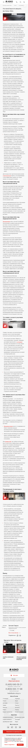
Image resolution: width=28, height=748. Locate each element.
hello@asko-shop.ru (14, 693)
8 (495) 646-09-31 (14, 685)
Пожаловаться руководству (14, 731)
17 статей (12, 630)
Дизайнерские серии (7, 721)
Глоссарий (17, 719)
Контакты (17, 707)
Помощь (17, 709)
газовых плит (8, 441)
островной (19, 342)
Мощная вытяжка (8, 426)
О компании (5, 698)
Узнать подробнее (9, 744)
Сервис (4, 705)
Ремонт (4, 709)
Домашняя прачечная (8, 717)
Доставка (5, 703)
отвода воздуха (7, 175)
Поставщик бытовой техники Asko (14, 735)
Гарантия (5, 707)
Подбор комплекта (7, 719)
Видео (16, 721)
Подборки (17, 698)
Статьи (16, 703)
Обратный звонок (14, 681)
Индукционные (6, 221)
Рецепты (17, 705)
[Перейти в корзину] (24, 2)
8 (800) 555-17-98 (14, 689)
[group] (9, 651)
